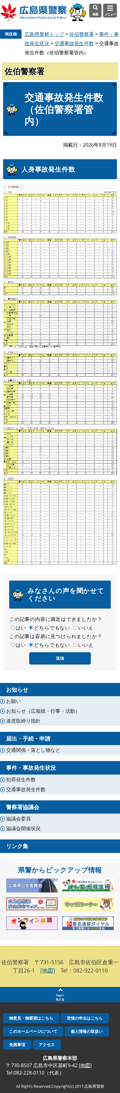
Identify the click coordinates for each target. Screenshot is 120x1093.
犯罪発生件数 (21, 779)
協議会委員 (18, 818)
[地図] (47, 970)
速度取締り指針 (23, 720)
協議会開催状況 (23, 828)
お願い (13, 701)
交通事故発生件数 (74, 43)
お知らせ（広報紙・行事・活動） (43, 711)
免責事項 (17, 1044)
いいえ (86, 627)
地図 (85, 1065)
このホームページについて (33, 1031)
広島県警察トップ (44, 34)
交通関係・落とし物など (33, 750)
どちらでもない (52, 627)
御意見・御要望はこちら (31, 1018)
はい (21, 627)
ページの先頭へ (60, 994)
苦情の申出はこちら (85, 1018)
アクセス (47, 1044)
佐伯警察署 (81, 34)
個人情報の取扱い (87, 1031)
